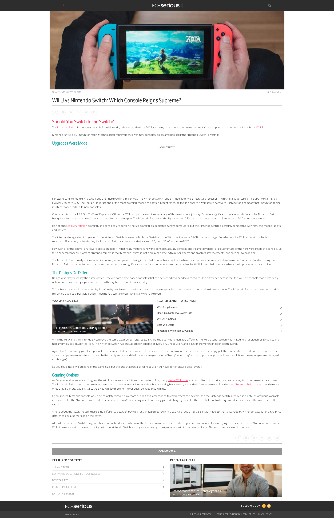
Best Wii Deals (165, 325)
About (219, 514)
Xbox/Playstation (77, 225)
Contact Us (207, 514)
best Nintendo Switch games (246, 384)
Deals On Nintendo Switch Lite (174, 313)
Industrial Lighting (64, 487)
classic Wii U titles (178, 380)
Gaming (275, 92)
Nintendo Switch (67, 127)
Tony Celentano (60, 92)
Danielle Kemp (178, 494)
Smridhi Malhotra (63, 331)
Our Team (194, 514)
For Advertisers (232, 514)
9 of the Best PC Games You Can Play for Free (80, 328)
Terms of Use (249, 514)
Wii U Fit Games (166, 319)
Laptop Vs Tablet (63, 493)
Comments (166, 451)
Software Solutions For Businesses (76, 473)
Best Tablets (60, 480)
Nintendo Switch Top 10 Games (175, 331)
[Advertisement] (167, 170)
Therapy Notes (61, 467)
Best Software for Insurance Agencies (196, 491)
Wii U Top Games (167, 307)
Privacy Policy (264, 514)
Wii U (259, 127)
